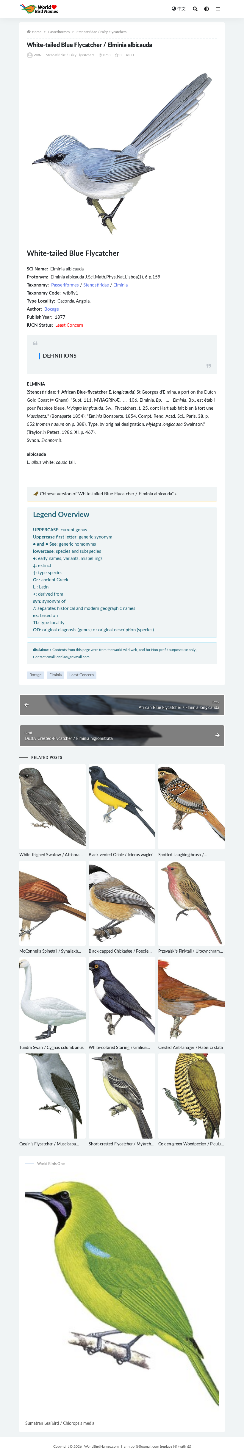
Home (36, 32)
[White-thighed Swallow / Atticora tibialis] (52, 806)
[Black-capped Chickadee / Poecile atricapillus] (122, 903)
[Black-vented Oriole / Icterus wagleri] (122, 806)
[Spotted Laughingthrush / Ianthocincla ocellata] (191, 806)
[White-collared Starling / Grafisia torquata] (122, 999)
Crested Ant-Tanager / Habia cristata (190, 1048)
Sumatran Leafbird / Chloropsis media (59, 1423)
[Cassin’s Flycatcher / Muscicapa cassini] (52, 1096)
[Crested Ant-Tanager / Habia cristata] (191, 999)
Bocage (51, 309)
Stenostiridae (96, 285)
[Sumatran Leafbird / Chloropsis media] (122, 1295)
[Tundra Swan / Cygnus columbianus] (52, 999)
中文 (181, 9)
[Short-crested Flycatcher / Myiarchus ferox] (122, 1096)
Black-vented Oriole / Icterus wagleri (121, 855)
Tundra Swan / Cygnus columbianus (51, 1048)
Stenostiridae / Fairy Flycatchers (101, 32)
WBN (38, 55)
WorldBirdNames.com (101, 1446)
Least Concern (81, 675)
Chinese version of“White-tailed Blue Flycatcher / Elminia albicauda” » (108, 494)
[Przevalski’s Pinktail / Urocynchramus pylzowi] (191, 903)
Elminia (120, 285)
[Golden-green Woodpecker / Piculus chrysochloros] (191, 1096)
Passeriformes (59, 32)
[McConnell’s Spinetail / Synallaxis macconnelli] (52, 903)
